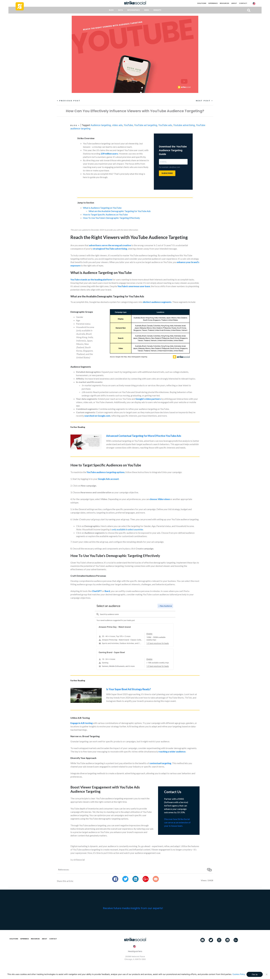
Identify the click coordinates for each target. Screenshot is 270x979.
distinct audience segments (157, 302)
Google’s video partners (148, 398)
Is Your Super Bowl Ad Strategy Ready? (128, 689)
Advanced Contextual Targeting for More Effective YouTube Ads (143, 435)
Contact (243, 3)
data (120, 10)
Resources (224, 3)
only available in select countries (127, 529)
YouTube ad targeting (145, 125)
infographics (133, 10)
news (146, 10)
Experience (213, 3)
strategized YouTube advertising (110, 248)
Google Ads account (108, 478)
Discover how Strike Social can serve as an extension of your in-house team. (177, 822)
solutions (201, 3)
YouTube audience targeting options (106, 472)
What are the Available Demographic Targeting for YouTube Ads (120, 211)
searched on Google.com (97, 415)
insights (157, 10)
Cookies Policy (238, 974)
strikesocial (79, 859)
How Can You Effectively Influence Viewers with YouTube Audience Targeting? (135, 111)
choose (159, 499)
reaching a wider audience (171, 751)
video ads (117, 125)
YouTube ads (165, 125)
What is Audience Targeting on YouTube (102, 207)
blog (111, 10)
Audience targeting (101, 125)
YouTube (128, 125)
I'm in (254, 974)
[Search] (248, 10)
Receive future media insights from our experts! (133, 908)
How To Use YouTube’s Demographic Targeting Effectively (111, 217)
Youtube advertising (184, 125)
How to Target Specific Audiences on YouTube (105, 214)
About (234, 3)
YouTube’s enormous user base (134, 286)
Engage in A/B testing (81, 723)
